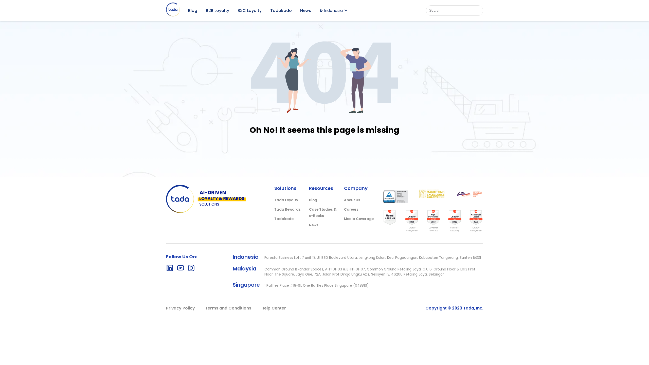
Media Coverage (359, 218)
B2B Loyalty (217, 10)
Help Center (273, 308)
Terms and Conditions (228, 308)
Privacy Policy (180, 308)
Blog (192, 10)
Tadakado (281, 10)
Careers (351, 209)
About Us (352, 200)
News (305, 10)
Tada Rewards (287, 209)
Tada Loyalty (286, 200)
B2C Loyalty (250, 10)
